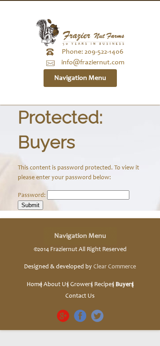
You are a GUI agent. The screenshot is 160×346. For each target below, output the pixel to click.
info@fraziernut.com (92, 62)
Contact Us (80, 296)
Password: (32, 196)
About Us (56, 285)
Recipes (104, 285)
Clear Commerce (114, 267)
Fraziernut (63, 250)
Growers (81, 285)
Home (34, 285)
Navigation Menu (80, 78)
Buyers (125, 285)
